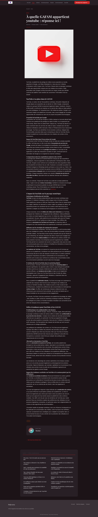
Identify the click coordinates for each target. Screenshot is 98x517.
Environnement (59, 2)
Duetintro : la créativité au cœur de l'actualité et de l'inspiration (62, 468)
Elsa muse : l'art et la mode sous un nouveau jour (35, 458)
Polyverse (17, 2)
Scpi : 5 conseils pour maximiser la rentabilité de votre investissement (35, 468)
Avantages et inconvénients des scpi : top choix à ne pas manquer (35, 491)
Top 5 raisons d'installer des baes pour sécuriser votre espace (33, 472)
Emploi (52, 2)
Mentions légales (80, 504)
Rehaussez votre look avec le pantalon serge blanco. (62, 477)
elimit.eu (53, 189)
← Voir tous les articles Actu (33, 440)
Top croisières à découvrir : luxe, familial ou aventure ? (35, 463)
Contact (88, 504)
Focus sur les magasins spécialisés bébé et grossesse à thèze (34, 487)
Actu (33, 2)
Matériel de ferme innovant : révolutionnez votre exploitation (62, 458)
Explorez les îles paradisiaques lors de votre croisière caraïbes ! (62, 482)
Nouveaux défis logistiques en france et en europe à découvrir (34, 477)
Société (66, 2)
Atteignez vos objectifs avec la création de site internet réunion (62, 463)
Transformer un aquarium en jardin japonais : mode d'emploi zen (62, 487)
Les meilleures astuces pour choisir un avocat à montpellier (35, 482)
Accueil (28, 2)
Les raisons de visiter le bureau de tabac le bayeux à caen (61, 472)
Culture (38, 2)
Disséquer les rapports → (82, 2)
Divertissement (45, 2)
